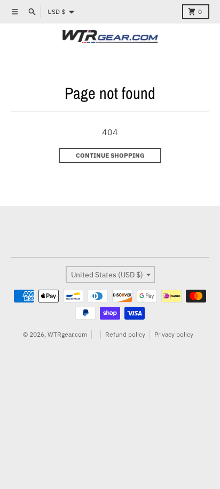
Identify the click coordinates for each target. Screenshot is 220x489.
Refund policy (125, 334)
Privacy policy (173, 334)
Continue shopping (110, 155)
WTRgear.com (67, 334)
